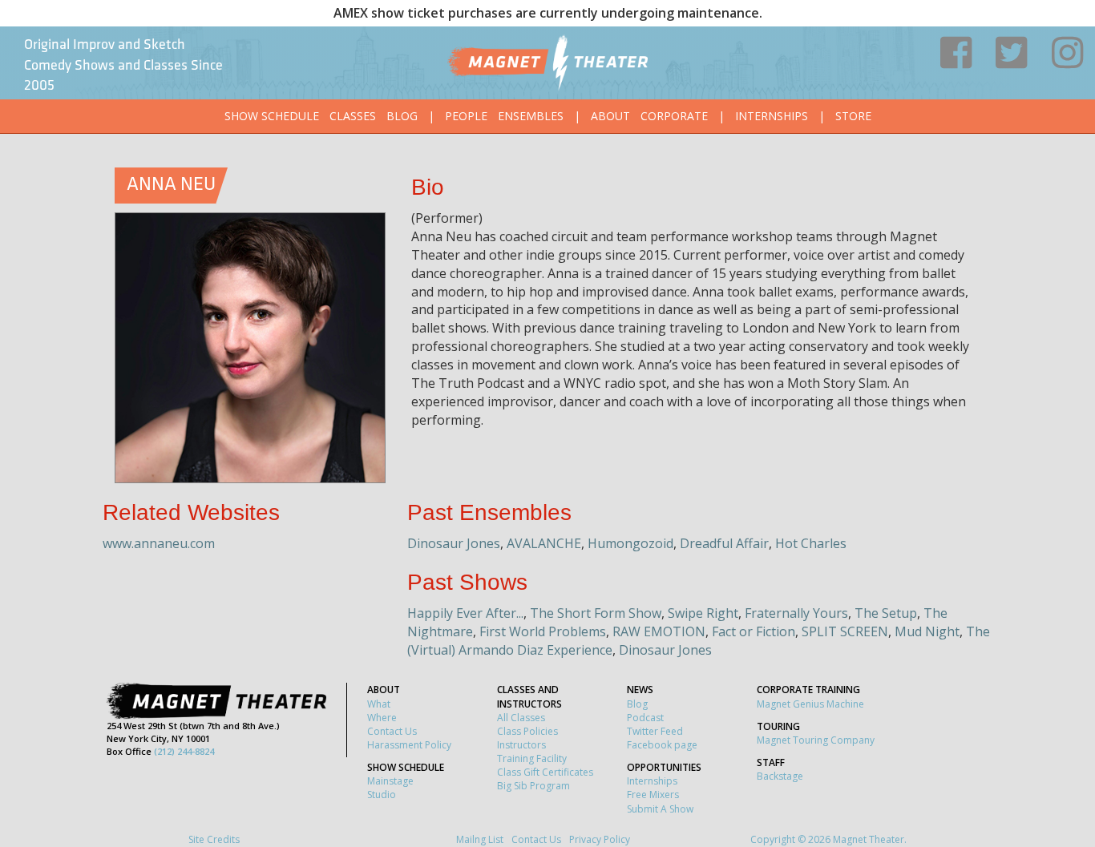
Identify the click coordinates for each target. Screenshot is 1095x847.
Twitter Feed (655, 731)
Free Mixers (653, 794)
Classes (352, 115)
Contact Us (392, 731)
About (610, 115)
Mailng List (479, 839)
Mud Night (927, 631)
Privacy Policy (599, 839)
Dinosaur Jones (453, 543)
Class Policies (527, 731)
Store (853, 115)
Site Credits (214, 839)
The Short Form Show (595, 613)
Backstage (780, 776)
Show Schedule (271, 115)
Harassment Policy (409, 745)
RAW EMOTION (658, 631)
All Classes (521, 717)
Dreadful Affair (724, 543)
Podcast (645, 717)
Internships (771, 115)
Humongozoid (630, 543)
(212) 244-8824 (184, 751)
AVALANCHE (544, 543)
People (466, 115)
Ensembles (531, 115)
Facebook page (662, 745)
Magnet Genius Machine (810, 704)
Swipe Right (703, 613)
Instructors (521, 745)
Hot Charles (811, 543)
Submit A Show (660, 809)
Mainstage (390, 781)
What (378, 704)
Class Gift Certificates (545, 772)
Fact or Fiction (753, 631)
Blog (402, 115)
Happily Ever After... (465, 613)
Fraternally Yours (796, 613)
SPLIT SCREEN (845, 631)
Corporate (674, 115)
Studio (381, 794)
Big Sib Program (533, 786)
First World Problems (542, 631)
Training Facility (532, 758)
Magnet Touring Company (816, 740)
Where (382, 717)
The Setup (886, 613)
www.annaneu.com (159, 543)
